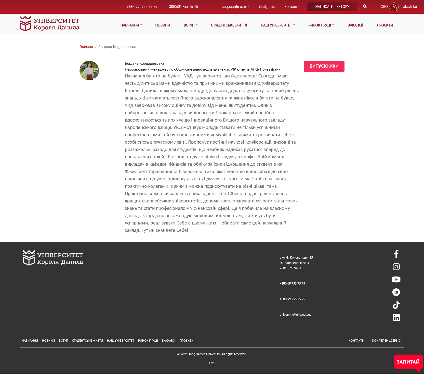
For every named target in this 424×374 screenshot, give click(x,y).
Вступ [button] (189, 25)
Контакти (292, 7)
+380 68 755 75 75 (292, 284)
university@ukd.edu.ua (296, 315)
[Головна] (49, 23)
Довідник (267, 7)
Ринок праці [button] (319, 25)
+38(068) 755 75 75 (182, 7)
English (408, 17)
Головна (86, 47)
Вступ (63, 341)
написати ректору (332, 7)
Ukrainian (410, 7)
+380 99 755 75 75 (292, 299)
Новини (162, 25)
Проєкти (385, 25)
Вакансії (355, 25)
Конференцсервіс (386, 341)
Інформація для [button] (233, 7)
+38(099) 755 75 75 (141, 7)
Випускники (324, 66)
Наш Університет (120, 341)
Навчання (30, 341)
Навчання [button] (129, 25)
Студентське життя (229, 25)
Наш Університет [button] (276, 25)
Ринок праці (148, 341)
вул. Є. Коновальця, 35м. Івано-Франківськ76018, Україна (296, 263)
